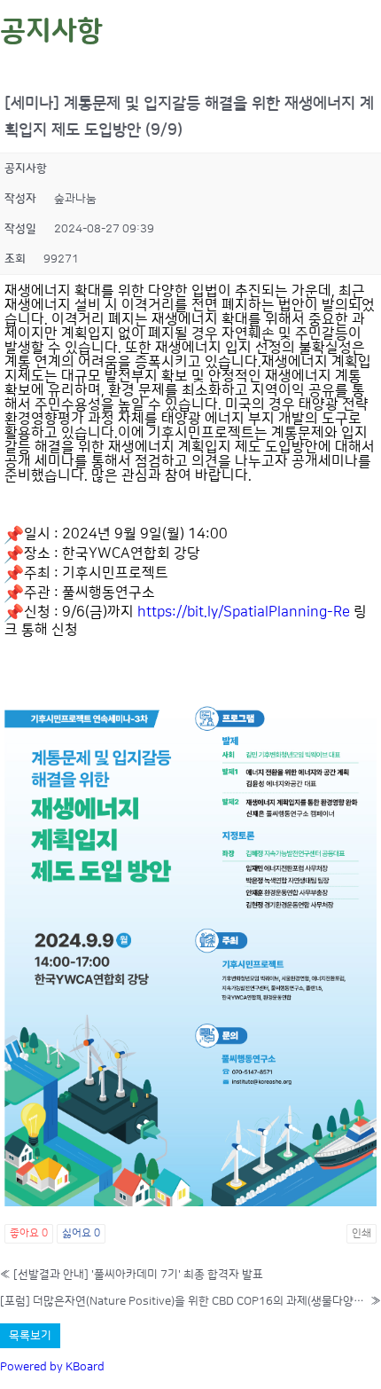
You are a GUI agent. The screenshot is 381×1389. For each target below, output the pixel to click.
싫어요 (81, 1233)
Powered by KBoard (52, 1367)
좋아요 (29, 1233)
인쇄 (361, 1233)
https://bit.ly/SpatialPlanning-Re (243, 612)
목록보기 (30, 1336)
